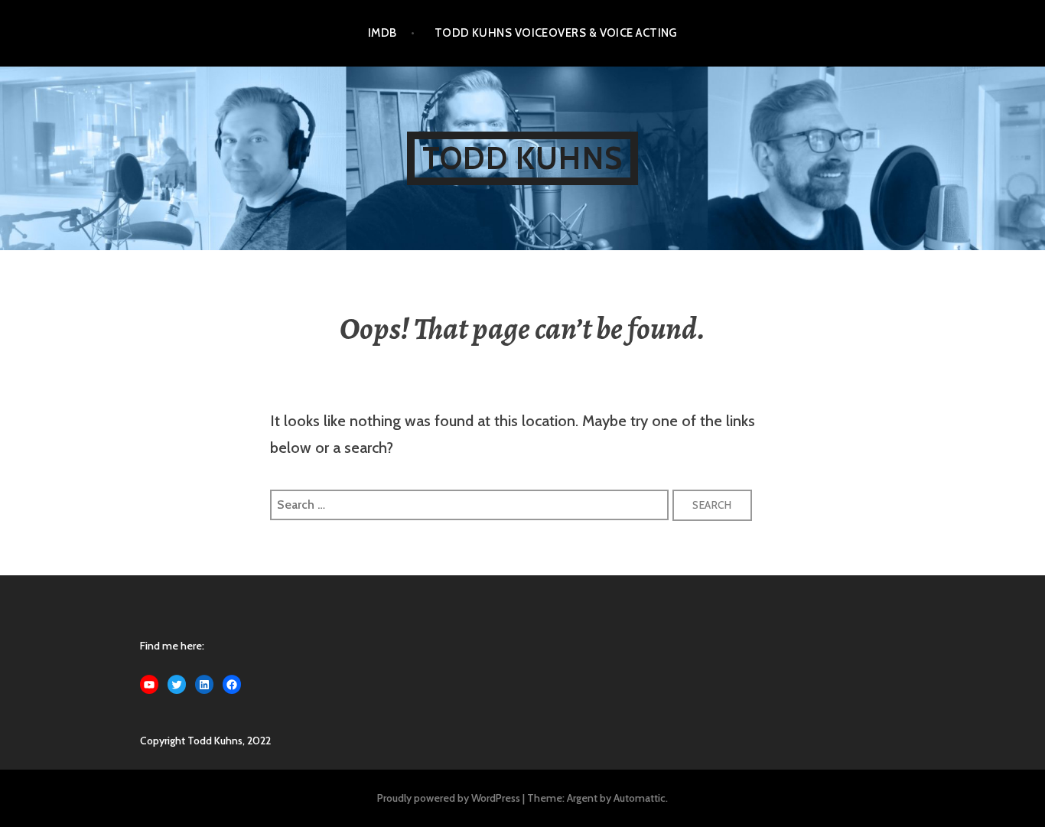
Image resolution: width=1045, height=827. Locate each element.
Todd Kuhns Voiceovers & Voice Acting (556, 33)
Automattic (640, 798)
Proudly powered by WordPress (448, 798)
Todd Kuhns (522, 158)
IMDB (382, 33)
